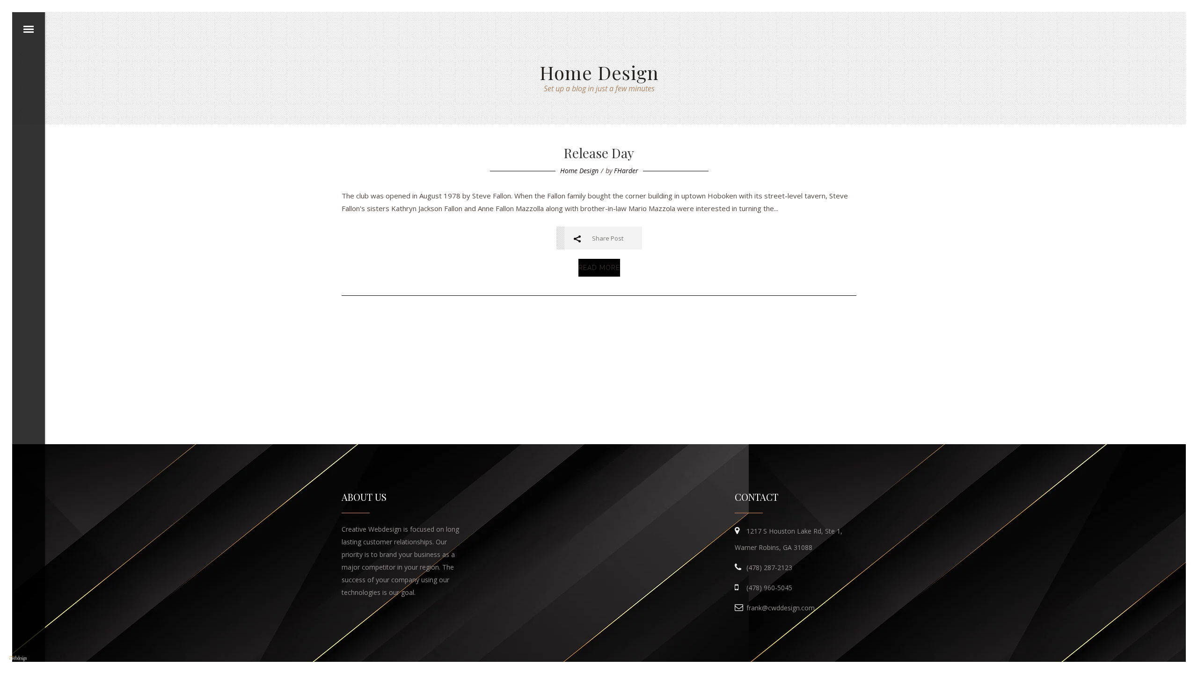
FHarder (626, 170)
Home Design (579, 170)
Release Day (599, 152)
